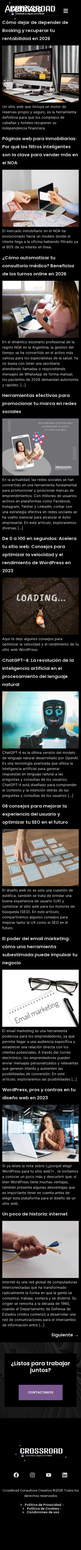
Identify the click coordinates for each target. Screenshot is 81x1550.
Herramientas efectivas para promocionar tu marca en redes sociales (39, 403)
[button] (66, 11)
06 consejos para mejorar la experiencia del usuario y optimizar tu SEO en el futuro (35, 814)
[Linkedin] (65, 1475)
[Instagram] (32, 1475)
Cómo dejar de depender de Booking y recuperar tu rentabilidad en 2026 (35, 30)
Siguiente (65, 1335)
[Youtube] (48, 1475)
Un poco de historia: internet (35, 1214)
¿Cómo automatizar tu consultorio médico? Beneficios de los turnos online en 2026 (38, 266)
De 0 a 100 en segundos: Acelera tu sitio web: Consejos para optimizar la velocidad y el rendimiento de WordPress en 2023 (39, 554)
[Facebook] (16, 1475)
